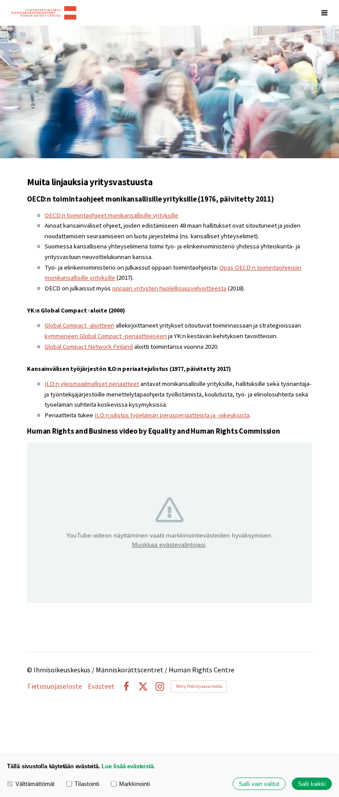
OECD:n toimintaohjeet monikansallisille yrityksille (111, 215)
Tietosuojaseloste (54, 686)
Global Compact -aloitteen (79, 325)
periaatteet (124, 384)
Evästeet (101, 686)
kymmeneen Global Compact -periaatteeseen (106, 336)
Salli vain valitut (259, 784)
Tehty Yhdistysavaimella (199, 686)
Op (223, 267)
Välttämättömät (35, 784)
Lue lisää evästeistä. (128, 766)
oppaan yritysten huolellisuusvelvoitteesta (169, 288)
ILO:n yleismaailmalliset (77, 384)
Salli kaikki (312, 784)
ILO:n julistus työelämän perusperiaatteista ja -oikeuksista (171, 415)
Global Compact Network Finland (89, 347)
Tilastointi (87, 784)
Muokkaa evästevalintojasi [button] (168, 544)
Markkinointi (134, 784)
